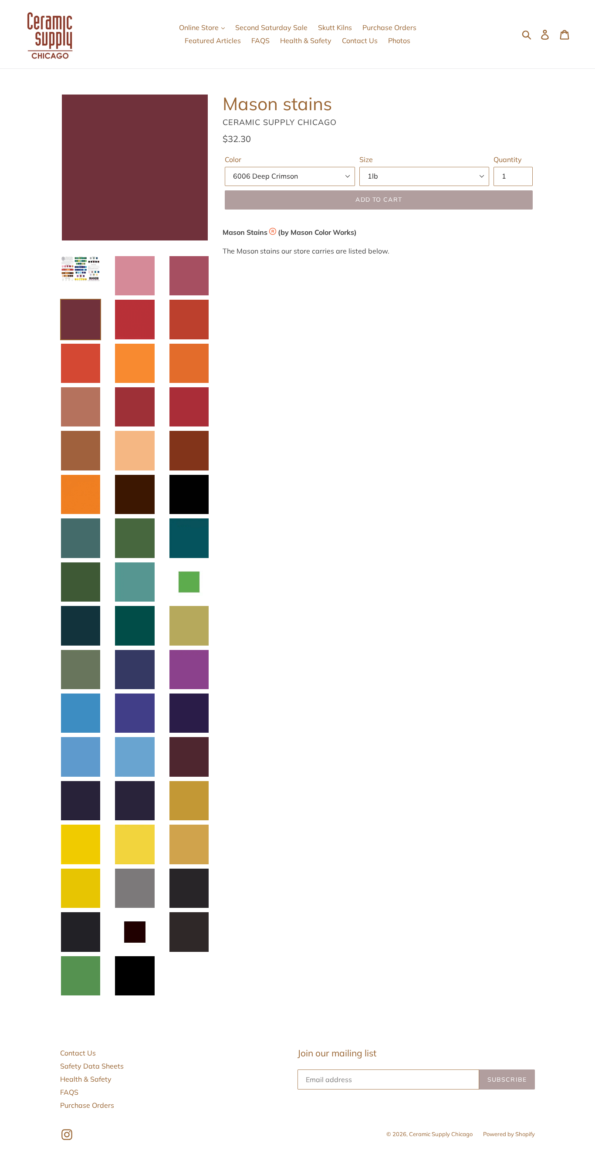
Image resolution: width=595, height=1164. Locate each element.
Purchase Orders (389, 27)
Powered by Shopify (509, 1133)
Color (233, 159)
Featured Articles (213, 40)
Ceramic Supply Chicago (441, 1133)
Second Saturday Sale (271, 27)
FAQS (260, 40)
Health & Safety (305, 40)
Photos (399, 40)
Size (366, 159)
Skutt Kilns (335, 27)
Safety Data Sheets (92, 1066)
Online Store (199, 27)
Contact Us (360, 40)
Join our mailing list (337, 1053)
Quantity (508, 159)
